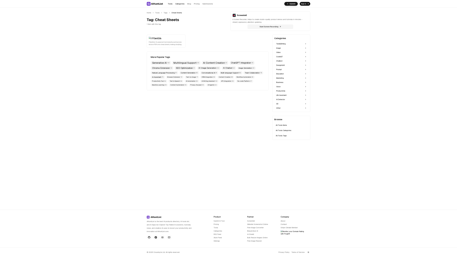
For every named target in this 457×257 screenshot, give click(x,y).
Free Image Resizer (254, 241)
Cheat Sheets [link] (176, 13)
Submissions (207, 4)
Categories (179, 4)
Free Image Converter (255, 228)
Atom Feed (218, 238)
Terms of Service (298, 252)
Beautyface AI (252, 231)
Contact (284, 224)
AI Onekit (250, 234)
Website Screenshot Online (257, 224)
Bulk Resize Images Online (257, 238)
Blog (189, 4)
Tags (165, 13)
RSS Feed (217, 234)
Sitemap (217, 241)
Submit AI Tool (219, 221)
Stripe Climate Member (289, 228)
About (283, 221)
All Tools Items (281, 125)
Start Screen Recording (269, 27)
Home (149, 13)
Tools (170, 4)
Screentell (251, 221)
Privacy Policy (284, 252)
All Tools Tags (281, 136)
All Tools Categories (283, 130)
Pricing (197, 4)
